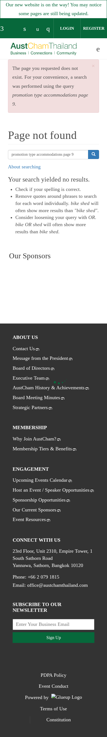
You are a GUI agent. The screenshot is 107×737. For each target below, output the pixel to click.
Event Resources (29, 519)
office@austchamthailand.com (57, 585)
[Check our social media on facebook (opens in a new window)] (4, 29)
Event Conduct (53, 686)
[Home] (43, 49)
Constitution (58, 719)
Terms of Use (53, 708)
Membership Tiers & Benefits (42, 448)
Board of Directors (31, 368)
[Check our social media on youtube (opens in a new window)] (39, 29)
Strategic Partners (30, 407)
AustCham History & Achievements (49, 387)
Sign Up (53, 637)
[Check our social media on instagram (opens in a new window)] (50, 29)
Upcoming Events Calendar (40, 480)
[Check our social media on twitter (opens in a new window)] (16, 29)
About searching (24, 166)
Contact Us (24, 348)
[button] (93, 66)
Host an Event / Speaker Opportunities (51, 490)
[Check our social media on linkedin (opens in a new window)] (27, 29)
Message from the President (40, 358)
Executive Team (29, 378)
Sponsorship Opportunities (39, 500)
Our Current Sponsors (34, 510)
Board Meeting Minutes (36, 397)
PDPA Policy (53, 675)
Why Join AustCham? (34, 439)
